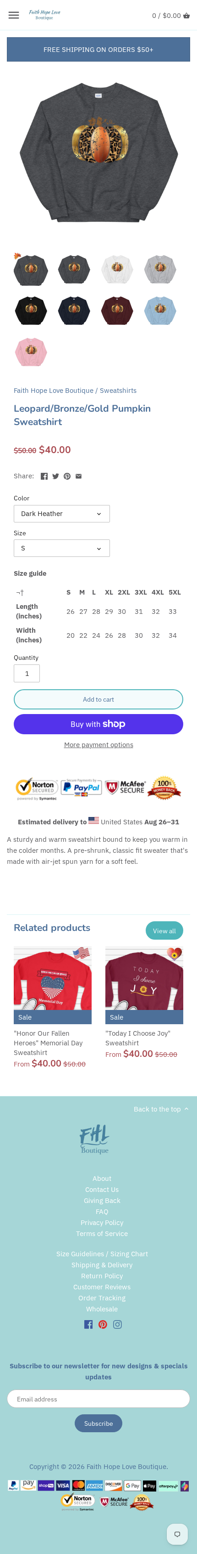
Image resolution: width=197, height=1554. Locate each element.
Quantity (26, 657)
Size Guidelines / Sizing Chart (102, 1253)
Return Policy (102, 1275)
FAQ (102, 1211)
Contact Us (102, 1189)
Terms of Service (102, 1233)
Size (20, 533)
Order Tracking (102, 1297)
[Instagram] (117, 1324)
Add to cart (98, 699)
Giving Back (102, 1200)
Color (21, 498)
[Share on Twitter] (55, 475)
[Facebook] (88, 1324)
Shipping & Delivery (101, 1264)
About (102, 1178)
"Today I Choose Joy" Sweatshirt (137, 1038)
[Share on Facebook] (44, 475)
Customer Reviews (102, 1286)
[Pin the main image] (67, 475)
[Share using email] (78, 475)
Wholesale (102, 1308)
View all (164, 930)
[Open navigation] (14, 15)
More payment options (98, 745)
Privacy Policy (102, 1222)
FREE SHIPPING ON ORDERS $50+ (98, 49)
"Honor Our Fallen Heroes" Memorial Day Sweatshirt (48, 1043)
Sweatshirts (118, 390)
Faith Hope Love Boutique (53, 390)
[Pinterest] (102, 1324)
